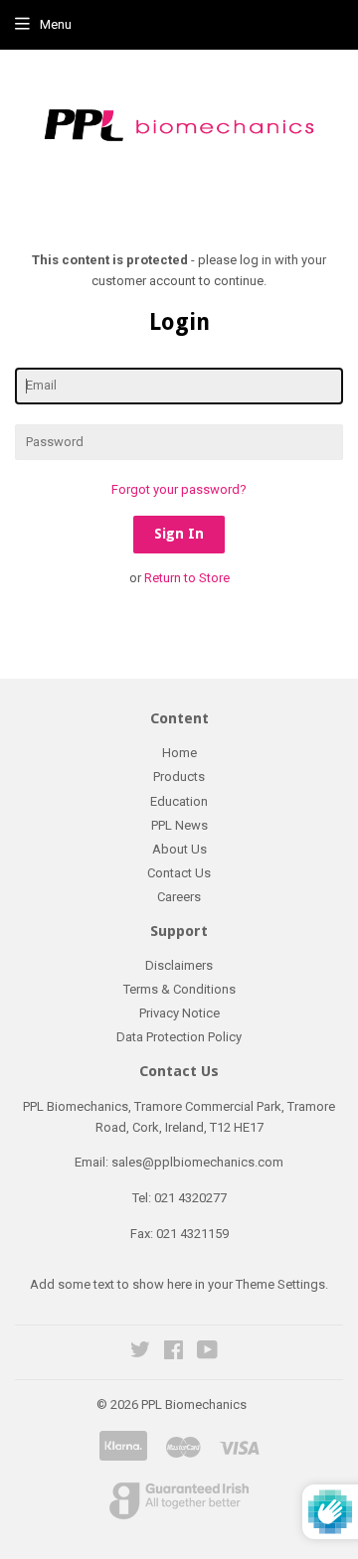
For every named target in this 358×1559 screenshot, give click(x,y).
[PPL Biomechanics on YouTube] (207, 1352)
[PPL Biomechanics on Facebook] (173, 1352)
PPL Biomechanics (194, 1404)
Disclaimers (179, 965)
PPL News (179, 825)
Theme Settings (280, 1284)
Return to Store (187, 577)
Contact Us (179, 872)
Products (179, 776)
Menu (56, 24)
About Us (179, 849)
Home (179, 752)
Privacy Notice (179, 1013)
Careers (179, 896)
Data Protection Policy (179, 1036)
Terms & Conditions (179, 989)
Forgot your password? (179, 489)
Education (179, 801)
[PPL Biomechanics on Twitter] (140, 1352)
